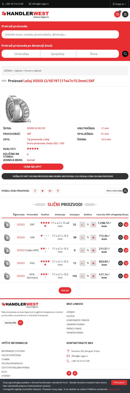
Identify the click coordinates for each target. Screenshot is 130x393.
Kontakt (6, 375)
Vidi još (65, 290)
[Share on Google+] (50, 191)
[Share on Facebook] (35, 191)
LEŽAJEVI (8, 70)
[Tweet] (42, 191)
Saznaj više (10, 322)
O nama (5, 359)
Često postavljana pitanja (15, 367)
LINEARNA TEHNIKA (75, 324)
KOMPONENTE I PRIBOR (78, 320)
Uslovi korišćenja (11, 355)
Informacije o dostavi (13, 351)
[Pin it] (58, 191)
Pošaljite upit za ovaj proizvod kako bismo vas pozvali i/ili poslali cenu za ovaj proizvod (63, 176)
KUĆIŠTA (71, 316)
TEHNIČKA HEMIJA (75, 332)
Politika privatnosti (12, 363)
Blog (4, 371)
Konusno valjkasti (33, 70)
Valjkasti (18, 70)
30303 (21, 224)
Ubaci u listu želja (114, 190)
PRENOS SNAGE (74, 328)
